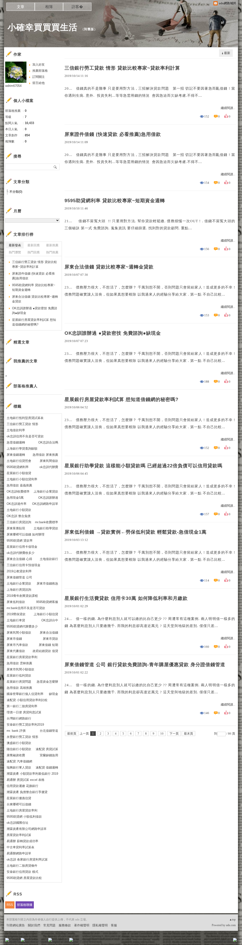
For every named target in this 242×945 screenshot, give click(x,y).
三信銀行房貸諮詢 (19, 522)
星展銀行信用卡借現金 (22, 546)
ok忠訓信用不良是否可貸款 (25, 436)
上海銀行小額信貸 (46, 614)
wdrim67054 (13, 86)
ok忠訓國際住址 (17, 822)
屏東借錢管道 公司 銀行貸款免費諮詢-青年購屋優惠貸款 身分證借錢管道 (145, 664)
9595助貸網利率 (18, 467)
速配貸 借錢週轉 (47, 767)
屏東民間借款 (49, 461)
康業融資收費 (16, 755)
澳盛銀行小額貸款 (19, 743)
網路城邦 (225, 941)
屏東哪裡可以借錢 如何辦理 (25, 534)
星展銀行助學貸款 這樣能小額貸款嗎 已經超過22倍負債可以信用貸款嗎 (143, 465)
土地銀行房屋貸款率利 (22, 810)
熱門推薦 (52, 252)
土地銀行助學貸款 (46, 528)
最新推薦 (52, 245)
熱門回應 (33, 252)
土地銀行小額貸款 (19, 510)
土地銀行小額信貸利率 (22, 479)
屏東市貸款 (50, 638)
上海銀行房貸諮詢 (19, 589)
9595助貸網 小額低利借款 (24, 816)
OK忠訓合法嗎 (48, 442)
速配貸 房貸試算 (47, 749)
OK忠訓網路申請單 (45, 504)
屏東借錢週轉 (16, 454)
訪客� (77, 7)
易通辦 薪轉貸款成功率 (22, 841)
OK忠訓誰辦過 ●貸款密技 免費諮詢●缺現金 (113, 333)
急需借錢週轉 (16, 442)
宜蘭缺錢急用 (49, 755)
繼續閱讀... (228, 108)
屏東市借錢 (14, 638)
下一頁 (174, 733)
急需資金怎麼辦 (47, 681)
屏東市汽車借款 (17, 645)
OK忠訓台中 (49, 620)
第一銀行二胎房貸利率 (22, 706)
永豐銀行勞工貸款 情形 (22, 737)
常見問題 (49, 925)
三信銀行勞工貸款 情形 (22, 424)
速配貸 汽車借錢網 (19, 761)
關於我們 (34, 925)
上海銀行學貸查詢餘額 (22, 448)
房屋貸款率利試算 (19, 835)
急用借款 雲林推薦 (19, 663)
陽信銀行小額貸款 (19, 749)
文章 (20, 7)
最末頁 (188, 733)
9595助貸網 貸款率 (20, 540)
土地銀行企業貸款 (19, 583)
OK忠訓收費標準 (18, 491)
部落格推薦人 (25, 386)
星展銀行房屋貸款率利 (22, 657)
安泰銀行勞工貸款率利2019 (25, 724)
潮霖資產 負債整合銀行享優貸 (27, 792)
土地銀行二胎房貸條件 (22, 865)
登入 (205, 941)
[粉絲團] (7, 940)
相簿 (49, 7)
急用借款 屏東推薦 (45, 454)
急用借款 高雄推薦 (19, 688)
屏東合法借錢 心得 (19, 559)
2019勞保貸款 (16, 614)
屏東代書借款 (16, 651)
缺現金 (53, 694)
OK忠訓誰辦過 (48, 497)
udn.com (231, 925)
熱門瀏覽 (15, 252)
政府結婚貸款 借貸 (45, 651)
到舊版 (89, 29)
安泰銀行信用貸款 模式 (22, 872)
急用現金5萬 (15, 497)
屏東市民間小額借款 (20, 669)
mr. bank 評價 (16, 730)
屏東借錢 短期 (48, 645)
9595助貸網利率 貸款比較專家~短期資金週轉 (115, 200)
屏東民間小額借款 (19, 632)
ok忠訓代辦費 (48, 467)
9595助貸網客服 (47, 602)
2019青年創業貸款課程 (22, 596)
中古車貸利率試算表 (20, 847)
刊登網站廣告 (15, 925)
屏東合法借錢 (49, 632)
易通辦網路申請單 (19, 853)
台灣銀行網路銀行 (19, 718)
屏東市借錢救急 (47, 583)
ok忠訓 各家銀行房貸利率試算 (27, 859)
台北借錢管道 (49, 730)
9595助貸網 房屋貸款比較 (24, 878)
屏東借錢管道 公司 (19, 577)
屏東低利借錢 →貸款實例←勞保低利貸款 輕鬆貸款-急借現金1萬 (136, 532)
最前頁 (71, 733)
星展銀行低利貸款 (19, 675)
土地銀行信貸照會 (19, 461)
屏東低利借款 (16, 602)
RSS (10, 905)
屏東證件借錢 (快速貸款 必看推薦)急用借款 (113, 134)
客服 (114, 925)
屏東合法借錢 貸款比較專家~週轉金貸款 (109, 266)
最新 (227, 53)
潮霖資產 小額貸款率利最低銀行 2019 (32, 773)
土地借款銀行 (49, 559)
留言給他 (38, 83)
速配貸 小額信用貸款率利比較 (27, 700)
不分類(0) (15, 191)
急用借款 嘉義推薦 (19, 485)
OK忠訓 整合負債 (18, 516)
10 (162, 733)
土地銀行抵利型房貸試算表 (25, 418)
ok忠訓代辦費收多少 (21, 553)
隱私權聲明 (100, 925)
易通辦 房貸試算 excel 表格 (25, 780)
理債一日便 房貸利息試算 (24, 712)
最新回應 (33, 245)
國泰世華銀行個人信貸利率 (25, 694)
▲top (232, 919)
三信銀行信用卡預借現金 (23, 565)
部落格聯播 (24, 905)
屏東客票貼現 (16, 528)
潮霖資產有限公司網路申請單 (27, 829)
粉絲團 (14, 941)
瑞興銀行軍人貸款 (19, 767)
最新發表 (15, 245)
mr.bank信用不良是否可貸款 (26, 608)
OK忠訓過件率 (16, 504)
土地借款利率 (16, 430)
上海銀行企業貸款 (46, 491)
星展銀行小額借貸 (19, 473)
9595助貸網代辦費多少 (22, 626)
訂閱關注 (38, 77)
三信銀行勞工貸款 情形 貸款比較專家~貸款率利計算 (122, 68)
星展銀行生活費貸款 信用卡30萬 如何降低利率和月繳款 (126, 598)
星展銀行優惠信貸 (19, 798)
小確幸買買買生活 (43, 27)
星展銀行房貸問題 (19, 681)
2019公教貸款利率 (19, 571)
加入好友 (38, 64)
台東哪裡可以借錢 (19, 804)
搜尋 (55, 166)
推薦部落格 (40, 70)
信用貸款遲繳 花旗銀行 (22, 786)
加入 (214, 941)
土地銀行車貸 (16, 620)
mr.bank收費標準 (46, 522)
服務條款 (65, 925)
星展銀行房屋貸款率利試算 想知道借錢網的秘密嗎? (121, 399)
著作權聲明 (81, 925)
